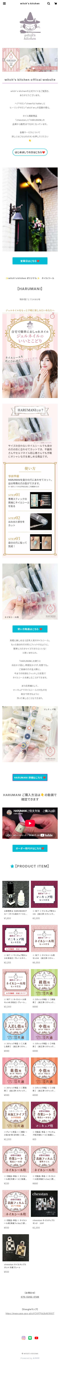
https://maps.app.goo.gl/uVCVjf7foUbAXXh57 (30, 1313)
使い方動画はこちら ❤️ (30, 629)
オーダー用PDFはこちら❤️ (30, 848)
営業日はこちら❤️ (29, 261)
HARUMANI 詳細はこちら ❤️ (30, 777)
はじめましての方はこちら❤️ (30, 152)
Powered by (27, 1358)
